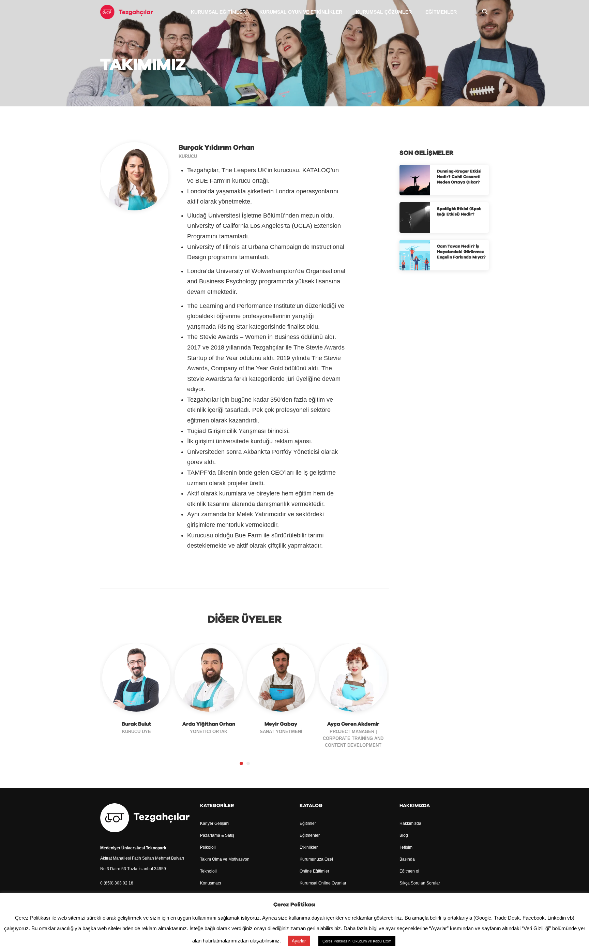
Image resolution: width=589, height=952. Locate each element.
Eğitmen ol (409, 871)
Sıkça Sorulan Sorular (419, 883)
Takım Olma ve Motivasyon (225, 859)
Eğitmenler (441, 12)
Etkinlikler (309, 847)
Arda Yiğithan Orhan (208, 724)
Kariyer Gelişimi (214, 823)
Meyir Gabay (281, 724)
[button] (241, 763)
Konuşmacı (210, 883)
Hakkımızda (410, 823)
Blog (403, 835)
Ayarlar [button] (299, 940)
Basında (407, 859)
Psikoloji (208, 847)
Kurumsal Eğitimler (218, 12)
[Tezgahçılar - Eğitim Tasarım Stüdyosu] (126, 12)
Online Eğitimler (314, 871)
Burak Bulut (136, 724)
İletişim (405, 847)
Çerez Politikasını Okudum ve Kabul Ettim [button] (356, 941)
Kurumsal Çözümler (384, 12)
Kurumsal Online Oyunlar (323, 883)
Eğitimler (308, 823)
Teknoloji (208, 871)
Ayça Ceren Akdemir (353, 724)
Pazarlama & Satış (217, 835)
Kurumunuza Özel (316, 859)
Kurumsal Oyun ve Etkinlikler (300, 12)
